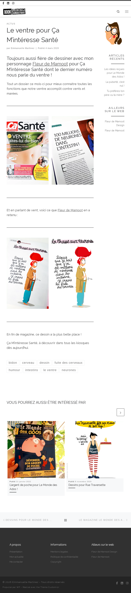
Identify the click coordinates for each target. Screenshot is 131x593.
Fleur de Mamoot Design (114, 123)
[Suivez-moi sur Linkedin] (8, 3)
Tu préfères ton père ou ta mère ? (114, 93)
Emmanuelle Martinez (22, 48)
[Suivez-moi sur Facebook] (3, 3)
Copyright (55, 561)
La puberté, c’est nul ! (115, 84)
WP (18, 587)
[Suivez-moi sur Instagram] (13, 3)
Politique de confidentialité (64, 556)
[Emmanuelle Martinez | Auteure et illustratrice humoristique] (14, 11)
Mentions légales (59, 551)
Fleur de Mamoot (50, 63)
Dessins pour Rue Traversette (86, 485)
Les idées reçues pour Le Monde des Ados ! (114, 73)
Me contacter (16, 561)
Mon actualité (16, 556)
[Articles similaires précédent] (112, 412)
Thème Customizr (49, 587)
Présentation (16, 551)
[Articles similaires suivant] (120, 412)
